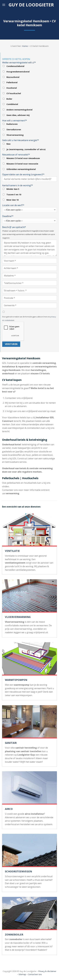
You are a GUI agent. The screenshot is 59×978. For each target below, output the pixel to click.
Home (25, 46)
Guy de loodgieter (31, 5)
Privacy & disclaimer (47, 971)
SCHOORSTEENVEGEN (18, 871)
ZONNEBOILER (14, 934)
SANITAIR (11, 742)
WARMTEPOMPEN (16, 680)
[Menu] (3, 4)
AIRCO (9, 809)
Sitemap (22, 974)
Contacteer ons (35, 974)
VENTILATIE (12, 550)
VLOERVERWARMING (18, 617)
